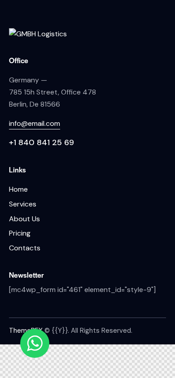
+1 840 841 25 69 (41, 142)
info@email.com (34, 123)
